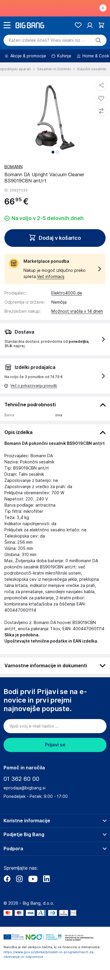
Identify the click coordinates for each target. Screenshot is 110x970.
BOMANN (13, 166)
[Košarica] (101, 25)
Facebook (7, 878)
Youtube (33, 878)
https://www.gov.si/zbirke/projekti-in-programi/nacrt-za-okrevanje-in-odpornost (49, 954)
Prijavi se (55, 745)
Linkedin (46, 878)
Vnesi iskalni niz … (47, 40)
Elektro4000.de (66, 293)
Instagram (19, 878)
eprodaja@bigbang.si (24, 788)
